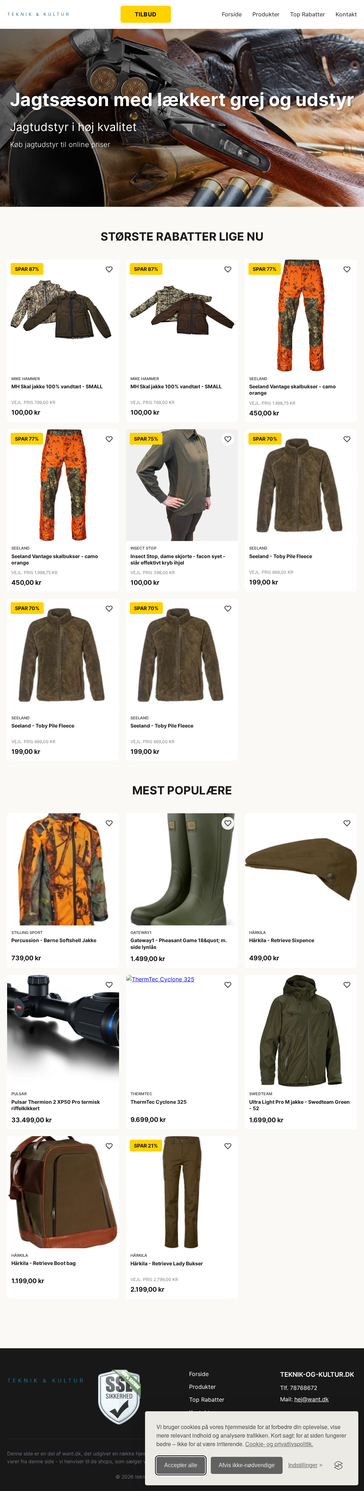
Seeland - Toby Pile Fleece (280, 556)
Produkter (265, 14)
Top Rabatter (307, 14)
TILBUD (146, 14)
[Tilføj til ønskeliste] (109, 269)
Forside (232, 14)
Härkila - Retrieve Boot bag (43, 1263)
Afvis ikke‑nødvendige (247, 1465)
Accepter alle (180, 1465)
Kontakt (346, 14)
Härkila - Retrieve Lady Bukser (166, 1263)
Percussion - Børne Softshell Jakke (53, 940)
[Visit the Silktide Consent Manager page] (338, 1465)
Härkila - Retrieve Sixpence (281, 940)
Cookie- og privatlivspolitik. (279, 1444)
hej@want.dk (311, 1399)
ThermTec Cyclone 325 (158, 1102)
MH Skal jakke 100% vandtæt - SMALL (57, 386)
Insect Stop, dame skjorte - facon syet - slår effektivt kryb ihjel (177, 559)
